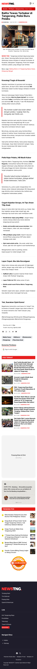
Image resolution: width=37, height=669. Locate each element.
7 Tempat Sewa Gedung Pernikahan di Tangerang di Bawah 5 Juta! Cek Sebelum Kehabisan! (16, 537)
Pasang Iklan (5, 599)
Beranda (5, 9)
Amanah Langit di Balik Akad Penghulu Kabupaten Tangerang (23, 379)
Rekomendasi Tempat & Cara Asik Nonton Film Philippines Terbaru (16, 515)
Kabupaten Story (20, 9)
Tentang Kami (6, 593)
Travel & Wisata (6, 624)
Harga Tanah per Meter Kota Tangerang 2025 (14, 530)
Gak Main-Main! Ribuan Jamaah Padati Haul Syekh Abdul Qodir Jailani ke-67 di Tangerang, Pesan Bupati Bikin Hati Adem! (24, 399)
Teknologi (5, 621)
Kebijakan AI (30, 656)
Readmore (7, 492)
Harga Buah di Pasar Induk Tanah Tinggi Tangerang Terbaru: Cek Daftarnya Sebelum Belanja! (15, 522)
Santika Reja (6, 22)
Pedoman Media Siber (9, 656)
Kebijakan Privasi (21, 656)
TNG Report (11, 9)
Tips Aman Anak (18, 340)
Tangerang (7, 340)
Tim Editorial (5, 596)
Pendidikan (5, 618)
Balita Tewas (7, 337)
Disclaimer (18, 659)
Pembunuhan (27, 337)
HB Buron (17, 337)
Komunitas (5, 627)
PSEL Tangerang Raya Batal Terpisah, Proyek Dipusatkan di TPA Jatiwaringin (24, 389)
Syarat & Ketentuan (7, 602)
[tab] (15, 502)
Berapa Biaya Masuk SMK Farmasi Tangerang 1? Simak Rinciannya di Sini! (16, 544)
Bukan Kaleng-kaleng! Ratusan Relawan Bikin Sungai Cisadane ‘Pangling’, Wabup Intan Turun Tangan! (24, 410)
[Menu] (32, 3)
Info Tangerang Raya (8, 615)
